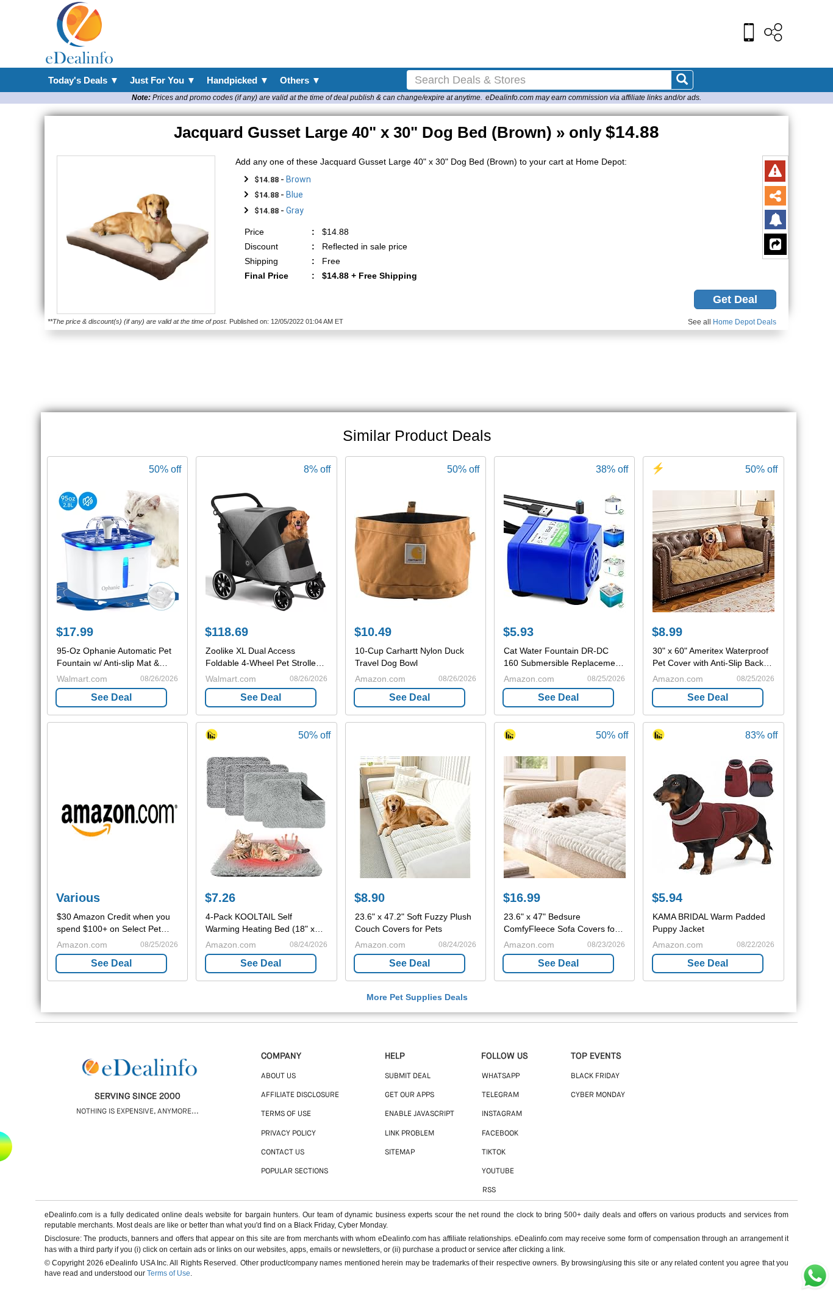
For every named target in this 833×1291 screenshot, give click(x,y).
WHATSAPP (501, 1076)
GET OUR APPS (409, 1095)
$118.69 (226, 631)
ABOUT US (278, 1076)
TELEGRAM (500, 1095)
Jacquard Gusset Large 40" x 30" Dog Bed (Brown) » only (416, 132)
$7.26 (220, 897)
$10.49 (372, 631)
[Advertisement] (443, 33)
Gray (295, 210)
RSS (489, 1190)
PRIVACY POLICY (288, 1133)
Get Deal (735, 299)
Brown (298, 179)
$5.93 (518, 631)
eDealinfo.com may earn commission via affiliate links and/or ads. (593, 97)
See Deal (111, 697)
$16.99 (521, 897)
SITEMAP (400, 1152)
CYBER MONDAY (598, 1095)
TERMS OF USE (286, 1114)
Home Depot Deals (744, 322)
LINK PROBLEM (409, 1133)
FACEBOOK (500, 1133)
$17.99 (74, 631)
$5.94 (667, 897)
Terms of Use (168, 1273)
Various (78, 897)
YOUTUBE (498, 1171)
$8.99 (667, 631)
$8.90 (369, 897)
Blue (294, 194)
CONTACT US (282, 1152)
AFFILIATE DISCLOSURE (300, 1095)
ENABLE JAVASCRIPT (419, 1114)
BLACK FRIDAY (595, 1076)
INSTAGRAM (502, 1114)
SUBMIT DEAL (408, 1076)
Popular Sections (294, 1171)
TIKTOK (494, 1152)
